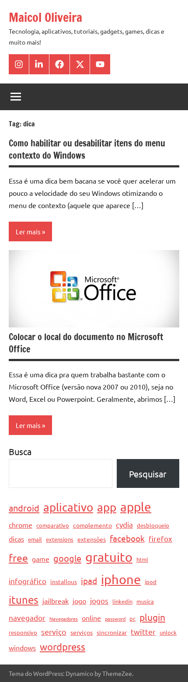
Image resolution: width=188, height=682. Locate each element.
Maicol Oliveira (45, 17)
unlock (168, 632)
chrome (20, 524)
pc (132, 618)
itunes (23, 599)
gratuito (108, 557)
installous (63, 581)
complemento (92, 525)
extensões (91, 539)
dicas (16, 538)
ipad (89, 580)
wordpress (62, 646)
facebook (127, 538)
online (91, 617)
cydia (124, 524)
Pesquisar (148, 473)
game (40, 558)
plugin (152, 617)
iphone (121, 579)
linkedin (122, 601)
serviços (81, 632)
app (106, 507)
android (24, 507)
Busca (20, 451)
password (115, 618)
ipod (151, 581)
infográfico (27, 580)
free (18, 557)
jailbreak (55, 600)
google (67, 558)
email (35, 539)
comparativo (52, 525)
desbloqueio (153, 525)
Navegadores (63, 618)
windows (22, 647)
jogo (79, 600)
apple (135, 507)
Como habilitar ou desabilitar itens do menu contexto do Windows (87, 149)
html (142, 559)
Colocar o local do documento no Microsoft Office (86, 343)
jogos (99, 600)
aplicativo (68, 507)
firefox (160, 538)
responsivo (23, 632)
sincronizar (112, 632)
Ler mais (28, 231)
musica (145, 601)
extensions (59, 539)
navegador (27, 617)
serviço (53, 631)
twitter (143, 631)
